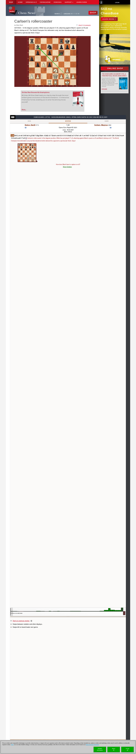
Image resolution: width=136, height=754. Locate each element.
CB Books (58, 2)
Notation (68, 121)
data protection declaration (92, 744)
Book (29, 121)
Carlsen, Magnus (101, 125)
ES (76, 13)
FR (78, 13)
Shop (11, 2)
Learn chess (81, 2)
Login (117, 2)
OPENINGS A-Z (31, 2)
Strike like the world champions (35, 92)
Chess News (26, 13)
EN (74, 13)
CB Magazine (45, 2)
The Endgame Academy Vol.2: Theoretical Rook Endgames (114, 75)
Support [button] (68, 2)
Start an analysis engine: (21, 621)
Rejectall (113, 749)
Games (107, 121)
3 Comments (87, 25)
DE (72, 13)
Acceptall (127, 749)
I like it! (80, 25)
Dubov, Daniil (30, 125)
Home (20, 2)
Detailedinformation (100, 749)
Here (12, 744)
